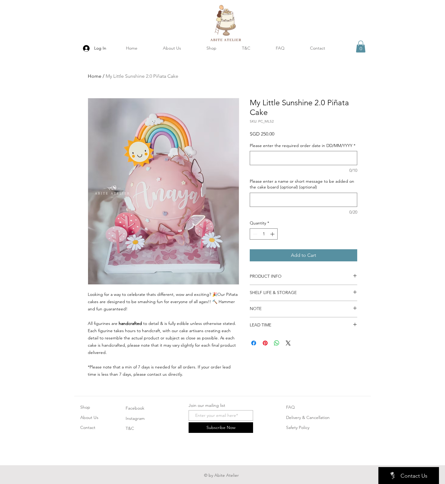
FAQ (290, 407)
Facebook (135, 408)
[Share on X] (288, 343)
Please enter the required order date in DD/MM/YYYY (302, 145)
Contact (87, 427)
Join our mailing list (207, 405)
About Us (89, 417)
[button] (361, 46)
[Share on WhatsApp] (276, 343)
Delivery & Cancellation (308, 417)
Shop (85, 407)
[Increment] (273, 234)
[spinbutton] (263, 234)
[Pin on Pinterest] (265, 343)
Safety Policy (297, 427)
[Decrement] (254, 234)
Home (94, 76)
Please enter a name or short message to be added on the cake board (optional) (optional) (302, 184)
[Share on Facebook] (253, 343)
